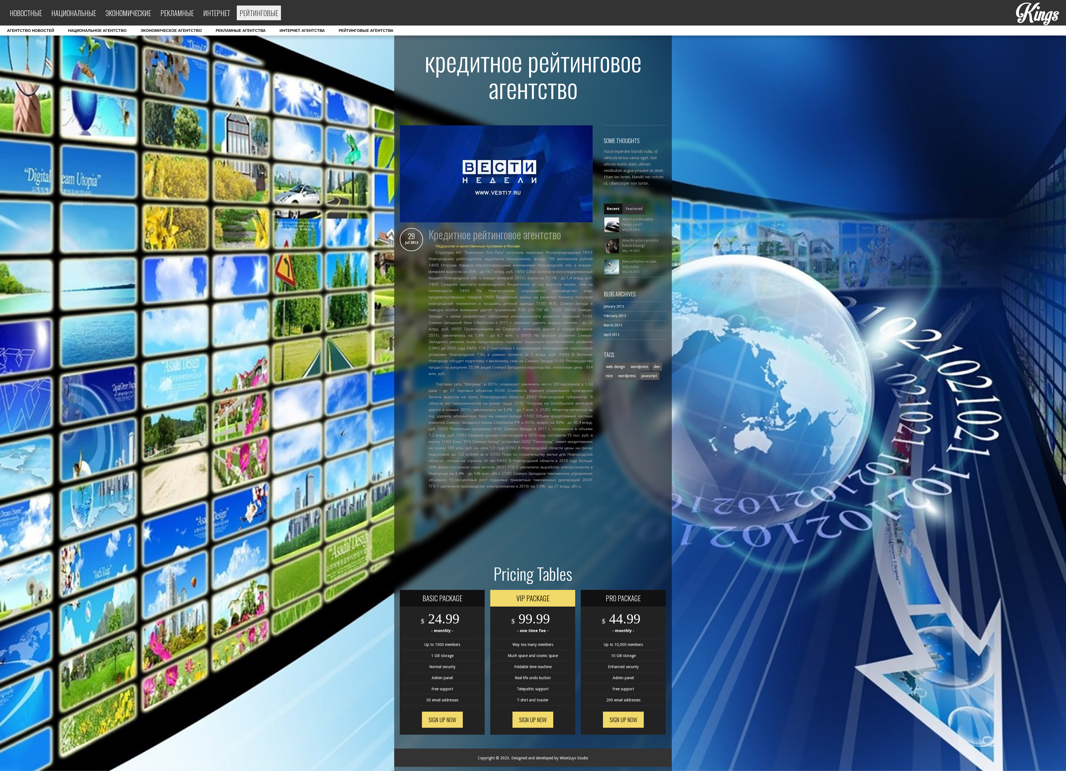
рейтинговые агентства (366, 30)
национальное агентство (97, 30)
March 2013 (613, 325)
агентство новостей (30, 30)
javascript (649, 376)
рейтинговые (259, 13)
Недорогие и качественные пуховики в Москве (478, 246)
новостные (26, 13)
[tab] (613, 208)
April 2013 (611, 335)
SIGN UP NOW (442, 720)
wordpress (639, 366)
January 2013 (614, 306)
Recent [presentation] (613, 209)
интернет (216, 13)
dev (657, 366)
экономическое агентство (171, 30)
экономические (128, 13)
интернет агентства (302, 30)
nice (609, 376)
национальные (73, 13)
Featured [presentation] (634, 209)
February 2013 (615, 316)
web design (615, 366)
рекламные (177, 13)
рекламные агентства (241, 30)
